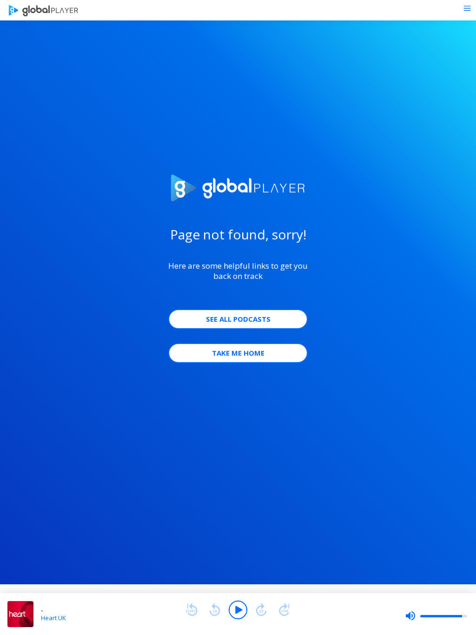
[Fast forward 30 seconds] (261, 610)
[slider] (436, 616)
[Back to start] (191, 610)
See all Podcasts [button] (238, 319)
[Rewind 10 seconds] (214, 610)
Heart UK (53, 618)
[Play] (238, 610)
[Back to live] (284, 610)
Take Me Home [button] (238, 352)
